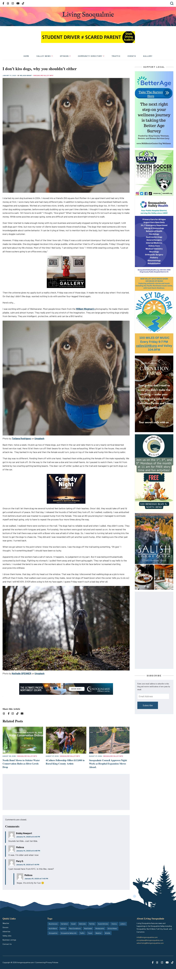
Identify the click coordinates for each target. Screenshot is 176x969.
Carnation (64, 924)
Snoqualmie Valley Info (43, 75)
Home (26, 56)
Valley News (43, 56)
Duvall (73, 924)
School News (112, 928)
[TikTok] (18, 714)
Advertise (6, 931)
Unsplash (39, 438)
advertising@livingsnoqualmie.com (150, 943)
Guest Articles (103, 924)
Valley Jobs (7, 936)
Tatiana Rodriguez (21, 438)
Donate (5, 927)
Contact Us (7, 944)
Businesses (53, 924)
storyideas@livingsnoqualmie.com (150, 940)
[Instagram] (13, 714)
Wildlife (107, 933)
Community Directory (90, 56)
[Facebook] (9, 714)
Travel (90, 933)
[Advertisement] (66, 792)
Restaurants (99, 928)
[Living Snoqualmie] (88, 15)
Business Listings (9, 940)
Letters (122, 924)
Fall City (92, 924)
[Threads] (5, 714)
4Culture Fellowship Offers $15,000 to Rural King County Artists (65, 761)
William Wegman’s (85, 308)
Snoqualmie (53, 933)
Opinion (64, 56)
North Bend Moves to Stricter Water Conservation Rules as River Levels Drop (21, 763)
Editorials (82, 924)
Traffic (116, 56)
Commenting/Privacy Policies (46, 962)
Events (132, 56)
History (114, 924)
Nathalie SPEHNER (21, 673)
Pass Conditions (75, 928)
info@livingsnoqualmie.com (147, 937)
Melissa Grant (26, 75)
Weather (6, 923)
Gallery (147, 56)
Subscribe (148, 705)
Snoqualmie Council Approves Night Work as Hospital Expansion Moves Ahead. (108, 763)
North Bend (53, 928)
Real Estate (88, 928)
